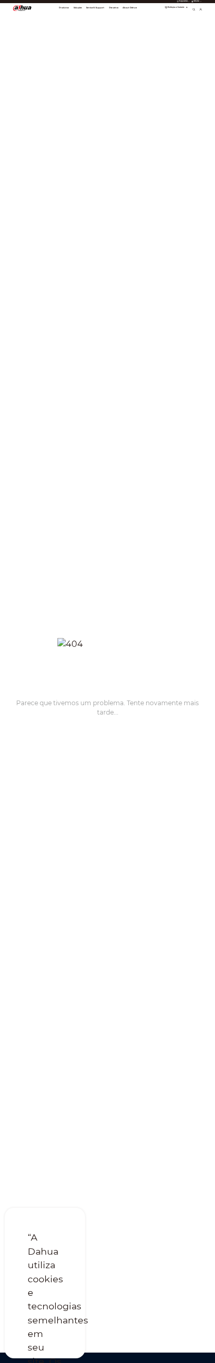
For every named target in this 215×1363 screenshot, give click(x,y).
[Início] (22, 8)
